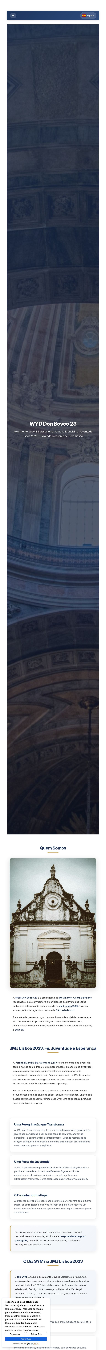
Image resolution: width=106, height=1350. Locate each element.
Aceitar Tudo (26, 1339)
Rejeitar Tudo (36, 1334)
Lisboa (68, 1006)
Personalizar (15, 1334)
